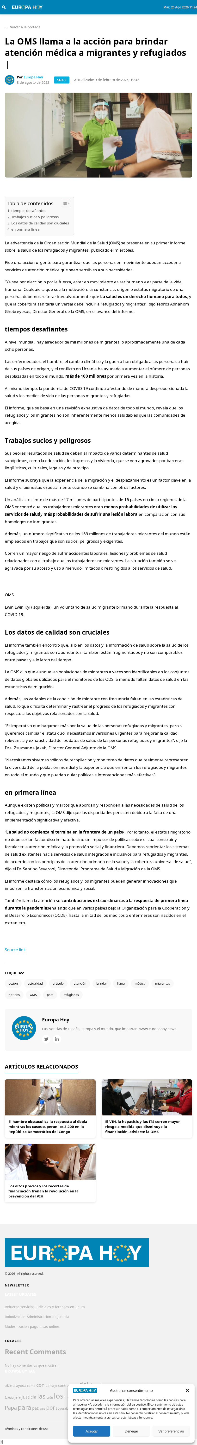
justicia (29, 1397)
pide (42, 1408)
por (50, 1407)
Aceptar (92, 1431)
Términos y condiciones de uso (27, 1428)
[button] (187, 1390)
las (41, 1396)
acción (13, 983)
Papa (11, 1407)
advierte (10, 1386)
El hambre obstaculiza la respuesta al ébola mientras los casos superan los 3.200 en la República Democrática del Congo (47, 1126)
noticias (14, 995)
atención (80, 983)
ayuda (21, 1385)
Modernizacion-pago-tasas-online (32, 1326)
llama (121, 983)
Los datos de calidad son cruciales (40, 223)
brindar (101, 983)
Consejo (51, 1385)
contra (63, 1385)
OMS (33, 995)
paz (35, 1408)
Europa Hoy (33, 77)
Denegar (131, 1431)
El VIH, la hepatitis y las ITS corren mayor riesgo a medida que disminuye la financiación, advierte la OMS (142, 1126)
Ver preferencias (171, 1431)
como (31, 1385)
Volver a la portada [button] (22, 27)
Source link (15, 949)
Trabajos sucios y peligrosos (35, 216)
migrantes (162, 983)
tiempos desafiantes (28, 210)
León (50, 1397)
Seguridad (63, 1409)
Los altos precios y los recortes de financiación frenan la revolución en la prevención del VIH (43, 1191)
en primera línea (25, 229)
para (50, 995)
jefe (18, 1397)
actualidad (35, 983)
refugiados (71, 995)
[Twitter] (46, 1039)
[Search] (4, 7)
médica (140, 983)
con (40, 1384)
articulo (58, 983)
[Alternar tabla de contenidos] (63, 203)
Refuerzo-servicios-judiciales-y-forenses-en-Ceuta (45, 1307)
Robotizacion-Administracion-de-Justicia (37, 1316)
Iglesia (9, 1397)
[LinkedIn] (57, 1039)
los (58, 1396)
